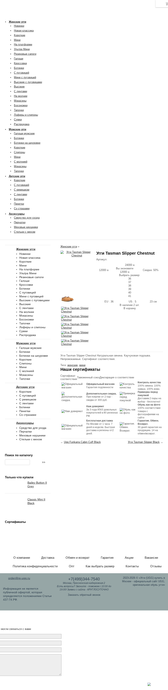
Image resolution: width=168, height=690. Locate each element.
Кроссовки (20, 63)
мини (82, 365)
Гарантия (107, 557)
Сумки (18, 119)
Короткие (19, 35)
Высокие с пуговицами (28, 82)
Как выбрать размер (100, 566)
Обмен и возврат (78, 557)
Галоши (18, 58)
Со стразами (22, 208)
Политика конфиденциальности (35, 566)
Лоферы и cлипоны (26, 114)
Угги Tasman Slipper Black (144, 442)
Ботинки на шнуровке (27, 142)
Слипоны (19, 152)
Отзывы (156, 566)
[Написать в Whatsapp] (149, 685)
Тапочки (19, 110)
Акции (129, 557)
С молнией (20, 161)
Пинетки (19, 203)
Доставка (47, 557)
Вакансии (151, 557)
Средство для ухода (27, 217)
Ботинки (19, 68)
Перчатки (19, 222)
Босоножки (20, 105)
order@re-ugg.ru (19, 578)
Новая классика (24, 30)
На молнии (20, 96)
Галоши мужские (24, 133)
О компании (21, 557)
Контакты (132, 566)
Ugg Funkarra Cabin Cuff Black (82, 442)
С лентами (20, 91)
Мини (17, 40)
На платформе (23, 44)
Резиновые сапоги (25, 53)
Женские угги (68, 246)
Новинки (19, 25)
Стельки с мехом (24, 231)
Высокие (19, 86)
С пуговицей (21, 72)
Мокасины (20, 100)
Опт (71, 566)
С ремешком (21, 189)
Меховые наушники (26, 227)
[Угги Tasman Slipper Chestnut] (76, 254)
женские (72, 365)
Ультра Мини (22, 49)
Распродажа (21, 124)
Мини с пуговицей (25, 77)
